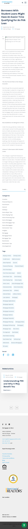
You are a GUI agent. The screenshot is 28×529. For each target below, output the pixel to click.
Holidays (4, 209)
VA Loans (5, 346)
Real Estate (5, 241)
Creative (4, 199)
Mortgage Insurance (8, 311)
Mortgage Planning (8, 321)
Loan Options (6, 297)
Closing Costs (17, 255)
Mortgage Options (8, 314)
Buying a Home (7, 255)
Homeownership (7, 287)
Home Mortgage (7, 220)
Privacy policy (6, 456)
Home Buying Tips (7, 215)
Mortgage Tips (6, 238)
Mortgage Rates (7, 235)
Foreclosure (5, 204)
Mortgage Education (8, 308)
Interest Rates (6, 294)
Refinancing (17, 339)
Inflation (16, 290)
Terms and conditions (8, 458)
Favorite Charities (7, 454)
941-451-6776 (6, 441)
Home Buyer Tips (7, 212)
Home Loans (6, 283)
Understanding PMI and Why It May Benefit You (14, 384)
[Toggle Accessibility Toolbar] (24, 525)
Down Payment (7, 262)
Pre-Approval (6, 332)
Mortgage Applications (9, 301)
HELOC (19, 273)
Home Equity (18, 280)
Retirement (6, 342)
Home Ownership (18, 287)
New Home (16, 328)
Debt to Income (16, 259)
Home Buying (17, 276)
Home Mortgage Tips (8, 222)
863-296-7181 (6, 443)
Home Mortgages (7, 225)
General (4, 207)
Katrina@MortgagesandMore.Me (11, 439)
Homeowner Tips (7, 228)
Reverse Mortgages (16, 342)
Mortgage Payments (8, 318)
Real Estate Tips (7, 243)
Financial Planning (8, 266)
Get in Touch (5, 462)
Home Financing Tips (8, 217)
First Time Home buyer (9, 273)
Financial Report (19, 266)
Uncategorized (6, 246)
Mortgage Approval (8, 304)
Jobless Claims (17, 294)
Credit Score (6, 259)
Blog (3, 460)
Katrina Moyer (7, 29)
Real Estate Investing (8, 335)
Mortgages (20, 325)
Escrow (15, 262)
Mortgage (17, 29)
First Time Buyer (7, 269)
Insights (4, 230)
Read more (7, 390)
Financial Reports (7, 202)
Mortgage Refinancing (9, 325)
